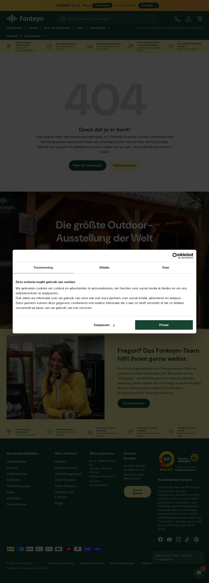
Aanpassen (102, 325)
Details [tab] (105, 267)
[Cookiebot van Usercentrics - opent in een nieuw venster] (175, 256)
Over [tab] (165, 267)
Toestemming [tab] (43, 267)
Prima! (164, 325)
